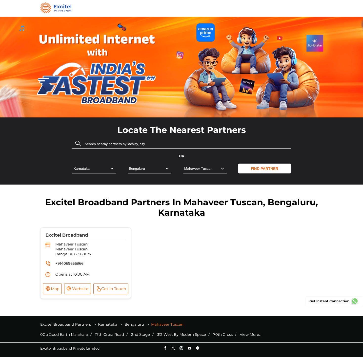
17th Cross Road (109, 334)
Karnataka (107, 324)
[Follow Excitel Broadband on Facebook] (165, 348)
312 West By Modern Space (181, 334)
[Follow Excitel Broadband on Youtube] (189, 348)
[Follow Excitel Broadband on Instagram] (181, 348)
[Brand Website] (198, 348)
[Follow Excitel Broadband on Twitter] (173, 348)
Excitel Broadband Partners (66, 324)
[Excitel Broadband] (55, 8)
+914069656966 (69, 263)
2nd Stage (140, 334)
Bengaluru (134, 324)
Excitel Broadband (66, 235)
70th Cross (223, 334)
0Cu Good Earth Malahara (64, 334)
